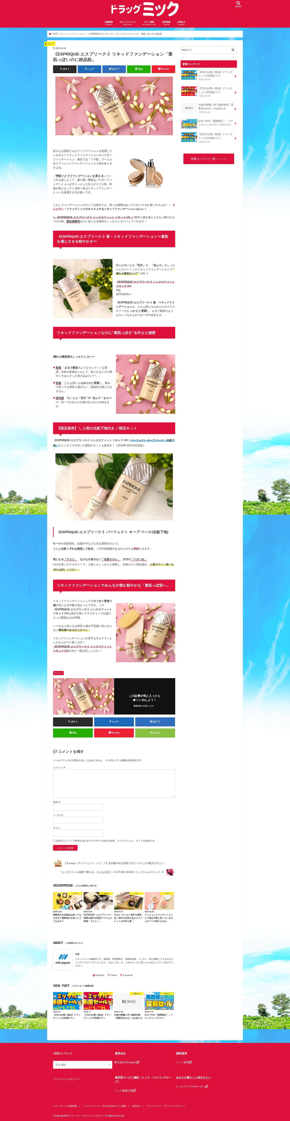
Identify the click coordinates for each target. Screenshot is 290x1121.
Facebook (128, 975)
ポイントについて (127, 23)
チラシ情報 (149, 23)
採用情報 (166, 23)
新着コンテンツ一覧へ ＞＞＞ (209, 158)
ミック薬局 (182, 1062)
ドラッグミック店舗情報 (65, 1106)
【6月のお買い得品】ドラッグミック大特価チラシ (215, 138)
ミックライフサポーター (190, 1086)
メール (58, 815)
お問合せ (181, 23)
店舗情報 (109, 23)
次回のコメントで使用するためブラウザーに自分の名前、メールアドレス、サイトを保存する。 (106, 840)
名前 (57, 802)
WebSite (100, 975)
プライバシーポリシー (66, 1079)
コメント (59, 767)
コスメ (60, 673)
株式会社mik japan (125, 1062)
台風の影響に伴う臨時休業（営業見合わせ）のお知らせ (216, 108)
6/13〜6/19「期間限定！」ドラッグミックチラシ (215, 123)
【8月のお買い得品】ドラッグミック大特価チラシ (215, 76)
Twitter (114, 975)
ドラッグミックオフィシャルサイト (86, 1115)
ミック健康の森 (123, 1090)
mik (77, 953)
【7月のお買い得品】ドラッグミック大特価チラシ (215, 92)
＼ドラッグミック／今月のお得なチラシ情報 (104, 1106)
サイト (56, 828)
